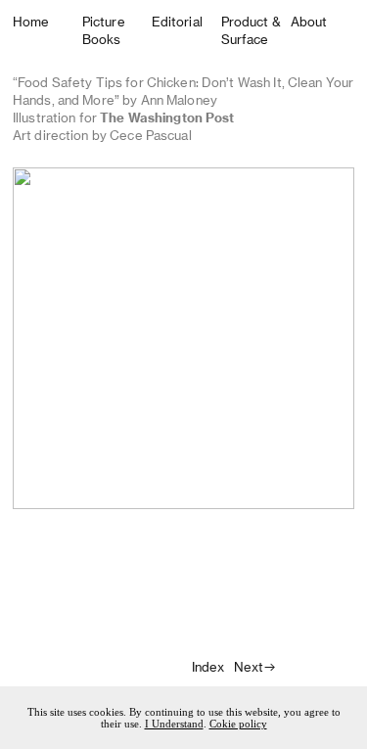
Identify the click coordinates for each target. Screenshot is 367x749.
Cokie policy (238, 723)
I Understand (174, 723)
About (309, 21)
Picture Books (103, 30)
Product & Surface (251, 30)
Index (208, 667)
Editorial (177, 21)
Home (31, 21)
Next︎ (256, 667)
